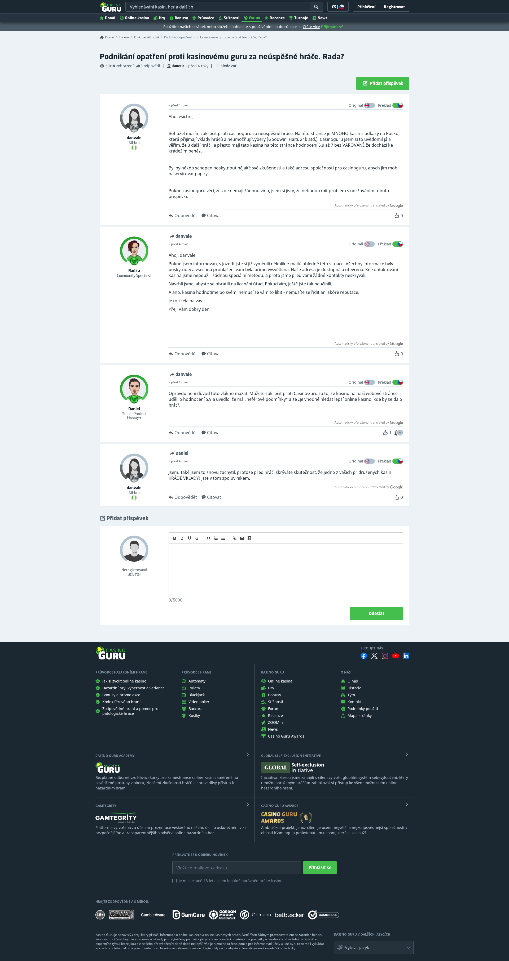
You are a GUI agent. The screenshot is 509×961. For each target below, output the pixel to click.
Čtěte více (311, 26)
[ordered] (216, 538)
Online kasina (137, 17)
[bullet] (223, 538)
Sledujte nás (372, 648)
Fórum (254, 17)
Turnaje (301, 17)
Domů (110, 17)
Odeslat (376, 613)
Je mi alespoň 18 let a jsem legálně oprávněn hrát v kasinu (231, 880)
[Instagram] (385, 656)
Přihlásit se (320, 867)
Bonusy (181, 17)
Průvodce (206, 17)
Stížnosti (231, 17)
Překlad (384, 105)
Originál (356, 105)
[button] (400, 432)
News (322, 17)
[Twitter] (374, 656)
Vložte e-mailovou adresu (196, 864)
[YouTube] (395, 656)
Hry (162, 17)
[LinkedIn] (406, 656)
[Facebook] (364, 656)
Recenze (277, 17)
